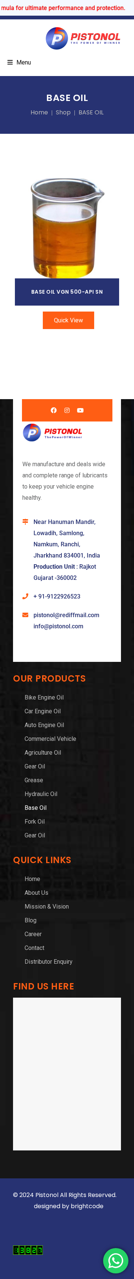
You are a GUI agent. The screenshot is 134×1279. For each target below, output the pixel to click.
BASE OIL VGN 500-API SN (67, 292)
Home (39, 112)
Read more (67, 228)
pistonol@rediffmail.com (66, 615)
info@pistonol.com (58, 626)
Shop (63, 112)
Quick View (68, 320)
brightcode (88, 1206)
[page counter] (28, 1252)
